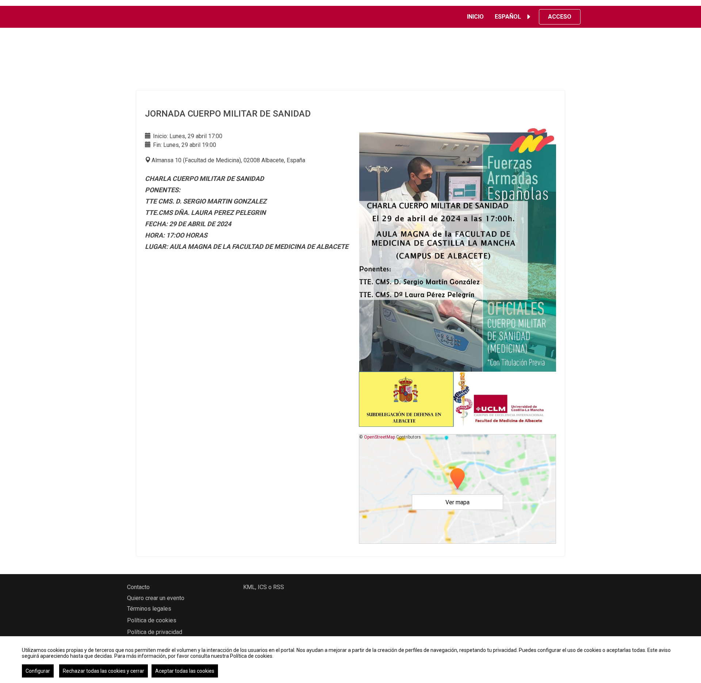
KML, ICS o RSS (263, 587)
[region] (350, 659)
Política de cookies (151, 620)
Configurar (38, 671)
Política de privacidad (154, 632)
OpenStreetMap (379, 437)
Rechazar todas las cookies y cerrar (103, 671)
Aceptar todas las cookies (184, 671)
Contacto (138, 587)
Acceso (559, 16)
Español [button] (508, 16)
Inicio (475, 16)
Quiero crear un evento (155, 598)
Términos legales (149, 608)
